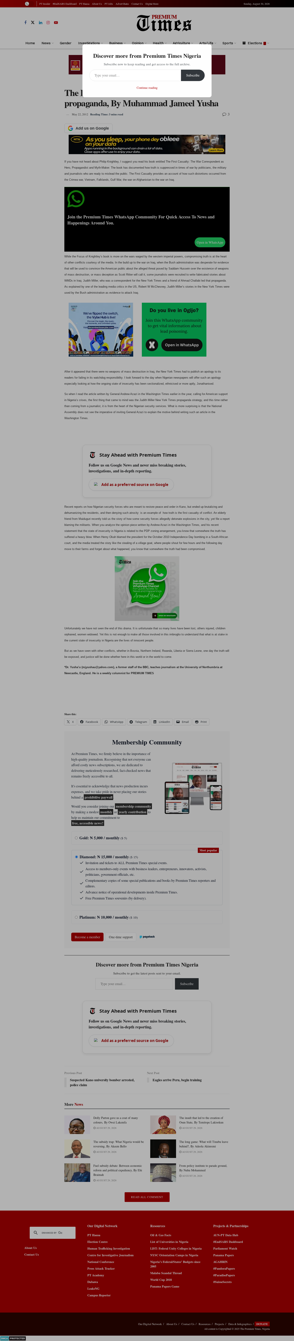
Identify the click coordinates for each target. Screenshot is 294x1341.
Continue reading (147, 88)
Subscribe (193, 75)
